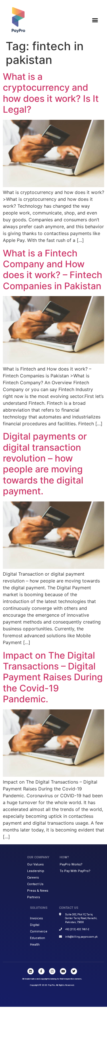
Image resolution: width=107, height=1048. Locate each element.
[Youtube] (63, 971)
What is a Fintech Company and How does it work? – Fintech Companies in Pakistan (52, 270)
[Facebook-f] (41, 971)
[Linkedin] (30, 971)
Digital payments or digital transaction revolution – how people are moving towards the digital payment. (45, 464)
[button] (95, 20)
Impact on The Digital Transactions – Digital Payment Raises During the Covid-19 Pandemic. (53, 677)
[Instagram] (52, 971)
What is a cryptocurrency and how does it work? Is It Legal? (51, 93)
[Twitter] (74, 971)
